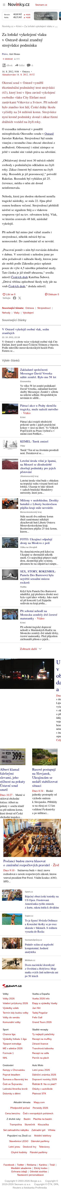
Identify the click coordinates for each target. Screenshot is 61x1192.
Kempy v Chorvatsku (14, 1070)
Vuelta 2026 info (40, 998)
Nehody (6, 312)
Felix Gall (37, 1017)
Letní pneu (14, 1146)
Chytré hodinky (19, 1152)
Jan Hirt (36, 1008)
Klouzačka (43, 1124)
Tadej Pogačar (40, 1012)
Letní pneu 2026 (41, 1070)
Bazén (27, 1119)
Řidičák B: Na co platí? (44, 1084)
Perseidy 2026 (40, 1107)
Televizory (44, 1146)
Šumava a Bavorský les (15, 1079)
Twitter (20, 1164)
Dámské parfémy (40, 1141)
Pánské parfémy (38, 1152)
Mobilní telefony (42, 1135)
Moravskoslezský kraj (31, 512)
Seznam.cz (41, 4)
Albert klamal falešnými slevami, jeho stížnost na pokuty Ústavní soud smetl (12, 779)
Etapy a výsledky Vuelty (44, 1003)
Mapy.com (39, 1102)
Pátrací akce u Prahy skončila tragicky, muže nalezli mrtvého (39, 407)
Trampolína (16, 1124)
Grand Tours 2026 (42, 1022)
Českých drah (19, 277)
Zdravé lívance (40, 1043)
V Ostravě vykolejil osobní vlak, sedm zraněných (25, 331)
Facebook (9, 1164)
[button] (10, 373)
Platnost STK (39, 1093)
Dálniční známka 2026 (44, 1074)
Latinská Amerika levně (15, 1088)
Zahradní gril (38, 1130)
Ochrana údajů (19, 1171)
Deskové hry (29, 1146)
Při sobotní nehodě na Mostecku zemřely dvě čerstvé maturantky (38, 614)
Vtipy (22, 446)
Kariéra (43, 1164)
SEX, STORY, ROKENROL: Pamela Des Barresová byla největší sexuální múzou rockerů (38, 576)
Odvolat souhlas (38, 1171)
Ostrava (29, 308)
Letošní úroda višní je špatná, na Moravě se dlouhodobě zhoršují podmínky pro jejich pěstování (38, 466)
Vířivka (51, 1130)
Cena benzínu (12, 1113)
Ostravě (49, 133)
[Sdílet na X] (19, 298)
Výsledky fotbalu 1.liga (15, 1039)
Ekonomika (25, 381)
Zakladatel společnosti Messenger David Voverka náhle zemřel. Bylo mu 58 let (38, 373)
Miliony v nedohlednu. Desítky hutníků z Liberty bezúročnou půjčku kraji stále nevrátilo (39, 504)
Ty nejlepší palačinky (43, 1034)
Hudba (23, 587)
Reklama (31, 1164)
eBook (9, 65)
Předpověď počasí (20, 1107)
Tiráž (52, 1164)
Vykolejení (28, 312)
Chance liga (9, 1034)
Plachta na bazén (42, 1119)
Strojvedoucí (44, 308)
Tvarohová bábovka (43, 1048)
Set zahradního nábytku (16, 1130)
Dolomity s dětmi (12, 1093)
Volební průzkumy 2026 (15, 1003)
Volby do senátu (11, 1017)
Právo (5, 54)
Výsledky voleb (11, 1008)
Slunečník (30, 1124)
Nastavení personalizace (30, 1174)
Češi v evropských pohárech (38, 1113)
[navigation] (4, 4)
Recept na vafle (40, 1053)
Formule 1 (8, 1053)
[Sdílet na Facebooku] (14, 298)
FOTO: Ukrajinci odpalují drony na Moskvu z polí (36, 541)
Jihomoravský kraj (29, 476)
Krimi (22, 417)
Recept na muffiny (42, 1039)
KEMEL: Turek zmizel (34, 441)
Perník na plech (40, 1057)
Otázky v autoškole (42, 1088)
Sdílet (22, 65)
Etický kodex (40, 1168)
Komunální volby (12, 1022)
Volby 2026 (9, 998)
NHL (5, 1057)
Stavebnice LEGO (18, 1141)
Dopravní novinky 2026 (44, 1079)
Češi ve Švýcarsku (12, 1084)
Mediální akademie (21, 1168)
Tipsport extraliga (12, 1043)
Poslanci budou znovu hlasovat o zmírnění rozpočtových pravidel (26, 863)
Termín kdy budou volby (15, 1012)
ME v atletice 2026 (13, 1048)
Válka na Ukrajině (28, 547)
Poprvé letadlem (11, 1074)
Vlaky (16, 312)
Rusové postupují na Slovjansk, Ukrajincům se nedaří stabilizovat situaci (45, 777)
